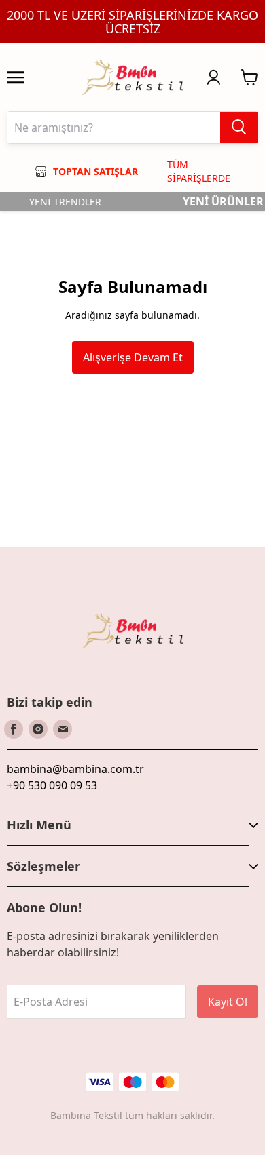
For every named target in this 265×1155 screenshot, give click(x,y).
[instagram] (38, 729)
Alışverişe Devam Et (133, 357)
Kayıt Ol (227, 1001)
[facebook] (13, 729)
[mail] (62, 729)
